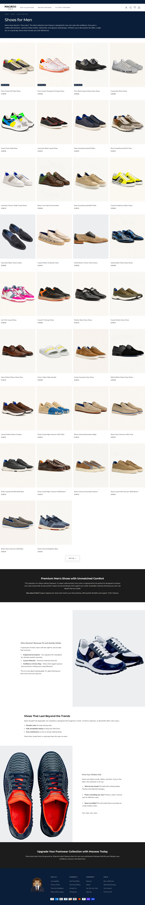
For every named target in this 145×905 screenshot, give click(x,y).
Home (7, 14)
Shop (13, 14)
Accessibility (55, 881)
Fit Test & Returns (62, 7)
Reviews (89, 881)
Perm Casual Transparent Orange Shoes (51, 91)
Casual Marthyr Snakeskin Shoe (48, 263)
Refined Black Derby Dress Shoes (122, 377)
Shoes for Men (22, 14)
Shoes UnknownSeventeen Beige (85, 434)
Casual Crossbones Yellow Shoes (121, 205)
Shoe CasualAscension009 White (85, 205)
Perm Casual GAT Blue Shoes (11, 91)
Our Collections (27, 7)
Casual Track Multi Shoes (9, 148)
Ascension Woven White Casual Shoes (14, 205)
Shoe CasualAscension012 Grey (121, 148)
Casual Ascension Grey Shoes (84, 377)
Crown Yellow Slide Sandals (47, 377)
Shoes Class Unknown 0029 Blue (12, 549)
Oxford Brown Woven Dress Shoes (85, 263)
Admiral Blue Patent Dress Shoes (122, 263)
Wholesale (73, 892)
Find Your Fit (108, 892)
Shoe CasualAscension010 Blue (84, 148)
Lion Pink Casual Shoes (8, 320)
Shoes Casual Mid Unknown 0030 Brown (124, 492)
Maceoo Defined (44, 7)
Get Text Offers (74, 881)
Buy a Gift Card (109, 881)
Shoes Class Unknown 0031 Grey (122, 434)
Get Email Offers (74, 885)
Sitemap (89, 892)
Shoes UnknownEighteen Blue (48, 549)
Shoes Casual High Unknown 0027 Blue (51, 434)
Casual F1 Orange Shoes (46, 320)
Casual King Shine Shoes (119, 91)
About (88, 885)
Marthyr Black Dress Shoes (83, 320)
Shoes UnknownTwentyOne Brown (86, 492)
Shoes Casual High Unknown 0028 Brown (52, 492)
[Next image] (33, 64)
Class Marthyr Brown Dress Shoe (12, 377)
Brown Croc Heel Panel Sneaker (48, 205)
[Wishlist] (135, 7)
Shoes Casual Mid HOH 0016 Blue (12, 492)
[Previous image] (2, 64)
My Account (108, 888)
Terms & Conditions (57, 888)
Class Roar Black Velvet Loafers (11, 263)
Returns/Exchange (110, 885)
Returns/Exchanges (57, 892)
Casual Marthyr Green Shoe (120, 320)
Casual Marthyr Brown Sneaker (11, 434)
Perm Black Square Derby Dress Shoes (87, 91)
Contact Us (73, 888)
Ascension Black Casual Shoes (48, 148)
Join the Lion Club (92, 888)
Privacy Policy (55, 885)
